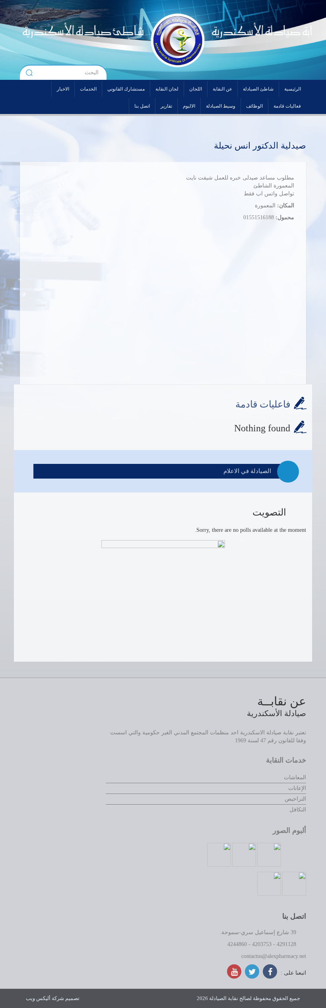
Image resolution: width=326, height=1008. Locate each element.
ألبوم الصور (289, 830)
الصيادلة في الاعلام (247, 471)
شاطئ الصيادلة (258, 89)
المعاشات (295, 777)
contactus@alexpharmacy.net (273, 956)
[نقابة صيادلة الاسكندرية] (215, 40)
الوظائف (254, 106)
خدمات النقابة (286, 760)
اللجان (195, 89)
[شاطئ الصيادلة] (98, 40)
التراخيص (295, 799)
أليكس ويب (38, 998)
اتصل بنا (142, 106)
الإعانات (297, 788)
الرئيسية (292, 89)
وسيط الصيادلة (220, 106)
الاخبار (63, 89)
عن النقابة (222, 89)
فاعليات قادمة (262, 404)
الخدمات (88, 89)
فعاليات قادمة (287, 106)
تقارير (166, 106)
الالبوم (189, 106)
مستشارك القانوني (126, 89)
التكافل (297, 810)
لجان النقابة (167, 89)
